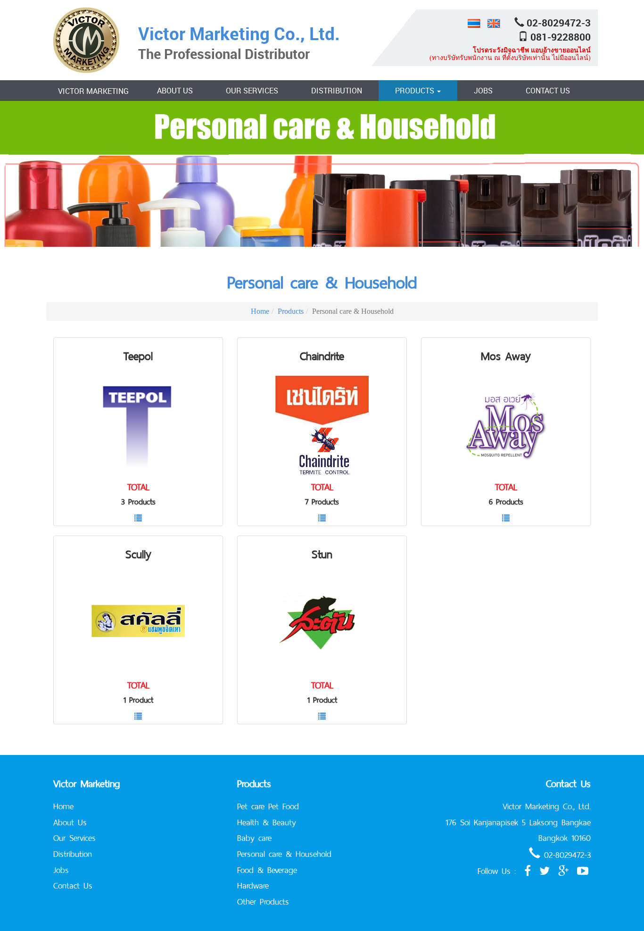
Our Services (252, 90)
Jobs (483, 90)
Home (260, 311)
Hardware (253, 885)
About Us (175, 90)
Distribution (336, 90)
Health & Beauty (266, 822)
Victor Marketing (93, 91)
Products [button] (415, 90)
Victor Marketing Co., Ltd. (239, 33)
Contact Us (548, 90)
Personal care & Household (322, 282)
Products (291, 311)
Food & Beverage (267, 870)
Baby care (254, 838)
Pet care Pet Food (268, 806)
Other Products (263, 901)
